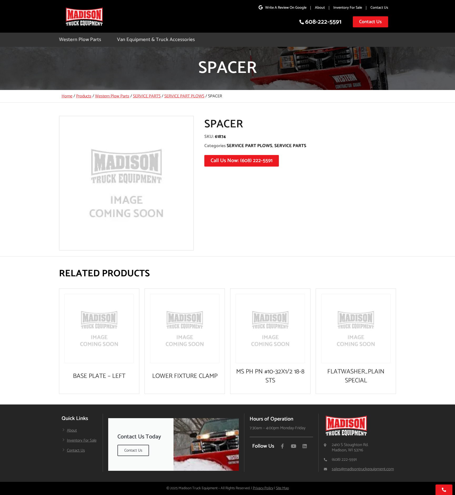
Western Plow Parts (80, 40)
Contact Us (379, 8)
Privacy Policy (263, 488)
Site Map (282, 488)
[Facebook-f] (282, 446)
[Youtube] (293, 446)
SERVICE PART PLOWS (184, 96)
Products (83, 96)
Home (67, 96)
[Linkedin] (304, 446)
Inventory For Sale (347, 8)
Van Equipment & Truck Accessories (156, 40)
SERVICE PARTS (147, 96)
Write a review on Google (285, 8)
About (320, 8)
